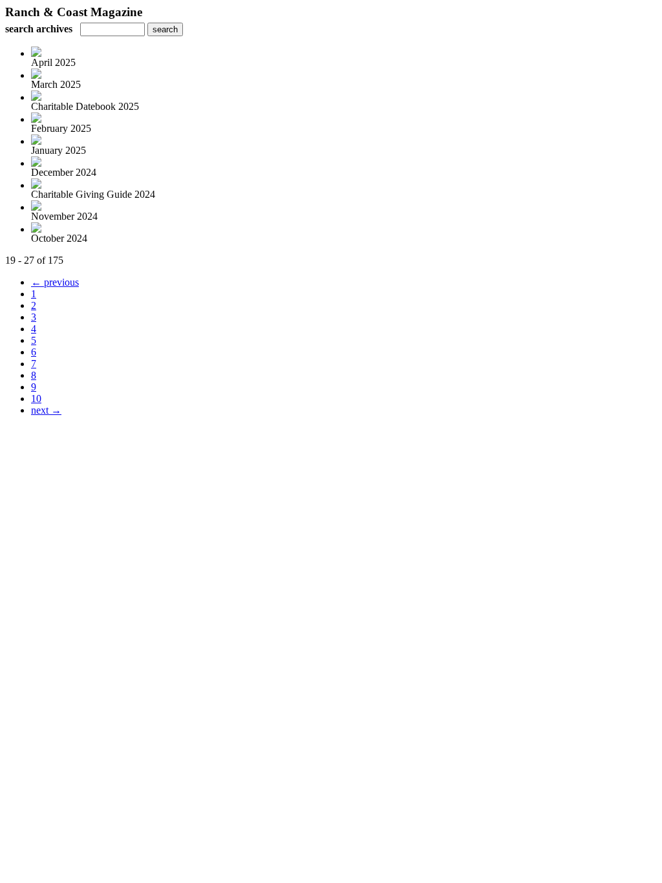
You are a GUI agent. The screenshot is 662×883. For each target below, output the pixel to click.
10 (36, 398)
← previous (55, 282)
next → (46, 410)
